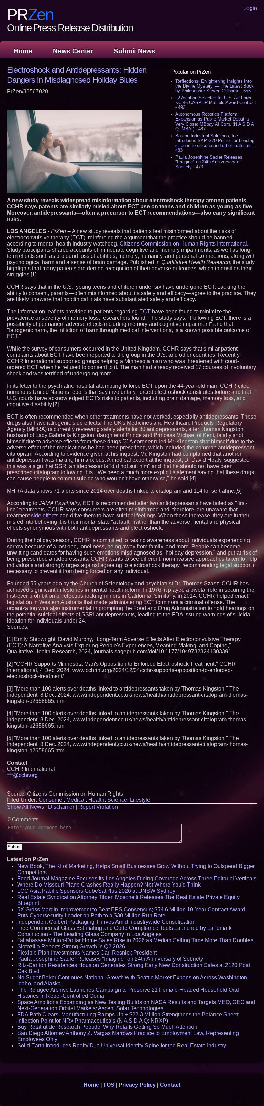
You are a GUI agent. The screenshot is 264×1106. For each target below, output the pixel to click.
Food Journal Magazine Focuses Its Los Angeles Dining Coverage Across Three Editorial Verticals (136, 878)
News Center (73, 51)
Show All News (25, 807)
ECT (145, 312)
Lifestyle (140, 800)
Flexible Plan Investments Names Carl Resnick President (87, 953)
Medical (76, 800)
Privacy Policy (137, 1085)
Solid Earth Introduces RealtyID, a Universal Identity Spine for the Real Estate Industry (121, 1045)
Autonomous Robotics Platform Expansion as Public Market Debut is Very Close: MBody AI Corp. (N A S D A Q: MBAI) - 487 (214, 121)
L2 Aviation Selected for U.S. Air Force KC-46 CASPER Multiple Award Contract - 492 (215, 102)
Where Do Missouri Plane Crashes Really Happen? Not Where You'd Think (109, 885)
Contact (170, 1085)
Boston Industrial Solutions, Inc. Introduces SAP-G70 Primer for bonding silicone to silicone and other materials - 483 (214, 143)
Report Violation (98, 807)
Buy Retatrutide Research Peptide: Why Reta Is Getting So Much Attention (107, 1027)
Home (23, 51)
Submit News (134, 51)
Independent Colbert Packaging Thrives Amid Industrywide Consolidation (106, 922)
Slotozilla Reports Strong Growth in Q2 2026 (71, 946)
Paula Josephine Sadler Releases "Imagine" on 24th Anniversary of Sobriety (110, 959)
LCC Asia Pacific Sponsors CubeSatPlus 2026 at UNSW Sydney (96, 891)
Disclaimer (61, 807)
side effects (44, 515)
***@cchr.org (22, 775)
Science (117, 800)
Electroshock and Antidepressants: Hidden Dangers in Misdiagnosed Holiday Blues (76, 74)
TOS (108, 1085)
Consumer (51, 800)
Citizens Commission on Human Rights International (183, 244)
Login (250, 8)
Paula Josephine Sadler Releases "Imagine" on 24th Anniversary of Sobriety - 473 (208, 162)
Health (96, 800)
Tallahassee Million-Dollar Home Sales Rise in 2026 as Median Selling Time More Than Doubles (135, 940)
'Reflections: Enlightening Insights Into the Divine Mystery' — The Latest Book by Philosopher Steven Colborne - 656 (214, 86)
